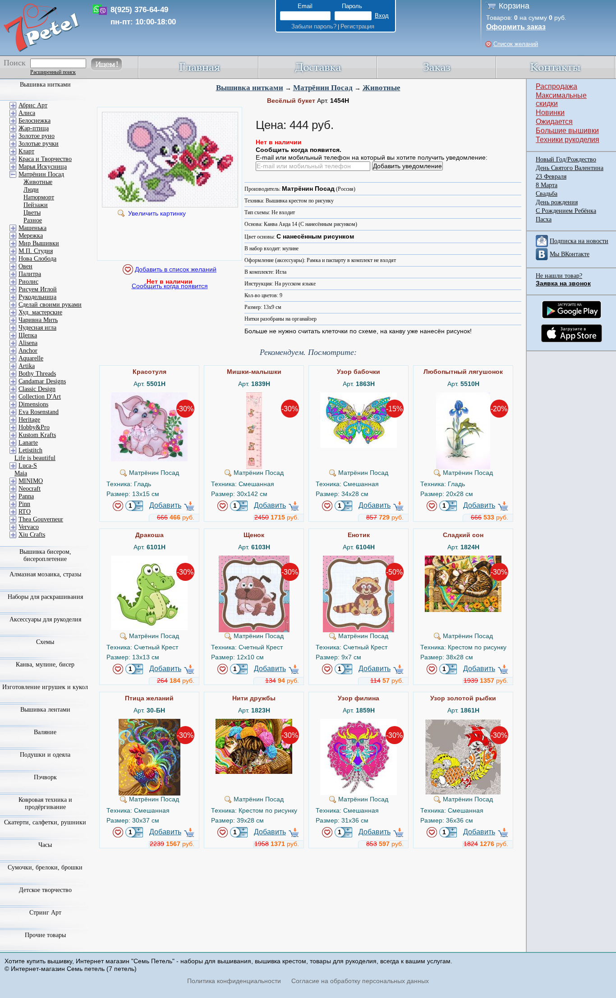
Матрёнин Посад (323, 87)
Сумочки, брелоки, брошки (45, 867)
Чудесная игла (37, 327)
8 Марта (546, 185)
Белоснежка (34, 120)
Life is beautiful (34, 458)
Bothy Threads (37, 373)
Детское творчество (45, 890)
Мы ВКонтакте (569, 254)
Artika (26, 366)
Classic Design (36, 389)
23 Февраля (551, 176)
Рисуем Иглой (37, 289)
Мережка (30, 235)
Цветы (32, 212)
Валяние (45, 732)
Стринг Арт (45, 912)
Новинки (550, 112)
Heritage (29, 419)
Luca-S (27, 465)
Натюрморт (38, 197)
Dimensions (33, 404)
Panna (26, 496)
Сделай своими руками (50, 304)
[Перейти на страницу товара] (149, 396)
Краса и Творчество (45, 159)
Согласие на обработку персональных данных (360, 980)
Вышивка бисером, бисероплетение (45, 555)
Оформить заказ (516, 27)
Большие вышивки (567, 130)
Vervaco (28, 527)
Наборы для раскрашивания (45, 596)
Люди (31, 189)
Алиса (26, 113)
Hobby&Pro (34, 427)
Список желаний (515, 44)
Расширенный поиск (53, 72)
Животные (381, 87)
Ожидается (554, 121)
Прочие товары (45, 935)
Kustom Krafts (37, 435)
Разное (32, 220)
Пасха (544, 219)
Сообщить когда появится (170, 286)
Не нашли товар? (559, 275)
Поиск (15, 62)
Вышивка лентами (45, 709)
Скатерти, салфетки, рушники (45, 822)
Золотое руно (36, 136)
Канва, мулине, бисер (45, 664)
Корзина (514, 5)
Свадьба (546, 193)
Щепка (27, 335)
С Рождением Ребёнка (566, 210)
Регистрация (357, 26)
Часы (45, 845)
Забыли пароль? (313, 26)
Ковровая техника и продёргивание (45, 803)
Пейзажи (35, 205)
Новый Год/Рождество (566, 159)
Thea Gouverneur (40, 519)
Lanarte (28, 442)
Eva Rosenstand (38, 412)
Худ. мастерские (40, 312)
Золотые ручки (38, 143)
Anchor (27, 350)
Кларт (26, 151)
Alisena (27, 343)
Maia (20, 473)
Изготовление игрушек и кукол (45, 687)
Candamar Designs (42, 381)
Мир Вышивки (38, 243)
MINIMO (30, 481)
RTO (24, 511)
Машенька (32, 228)
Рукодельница (37, 297)
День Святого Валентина (569, 168)
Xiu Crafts (31, 534)
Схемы (45, 642)
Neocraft (29, 488)
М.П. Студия (35, 251)
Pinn (24, 504)
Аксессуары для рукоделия (45, 619)
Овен (25, 266)
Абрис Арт (32, 105)
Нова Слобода (37, 258)
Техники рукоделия (567, 139)
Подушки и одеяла (45, 754)
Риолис (28, 281)
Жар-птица (33, 128)
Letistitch (30, 450)
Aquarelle (30, 358)
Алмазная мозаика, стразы (45, 574)
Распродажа (556, 86)
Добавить (165, 505)
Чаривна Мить (38, 320)
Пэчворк (45, 777)
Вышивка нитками (249, 87)
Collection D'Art (39, 396)
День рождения (557, 202)
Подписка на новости (579, 241)
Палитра (29, 274)
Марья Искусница (42, 166)
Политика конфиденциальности (234, 980)
